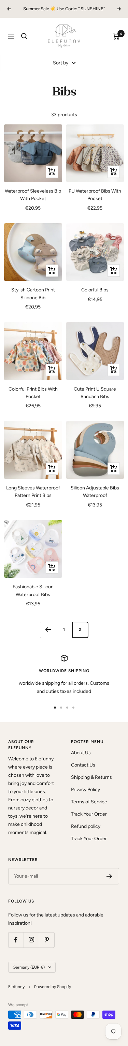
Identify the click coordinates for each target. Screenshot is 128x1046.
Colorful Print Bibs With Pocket (33, 392)
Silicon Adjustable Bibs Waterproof (95, 491)
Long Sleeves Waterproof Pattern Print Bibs (33, 491)
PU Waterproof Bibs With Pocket (95, 194)
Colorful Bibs (95, 290)
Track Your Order (89, 814)
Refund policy (85, 826)
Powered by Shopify (52, 986)
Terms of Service (89, 802)
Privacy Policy (85, 789)
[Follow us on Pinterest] (46, 940)
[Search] (24, 36)
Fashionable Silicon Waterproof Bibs (33, 590)
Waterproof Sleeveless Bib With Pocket (33, 194)
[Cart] (116, 36)
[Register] (109, 876)
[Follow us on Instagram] (31, 940)
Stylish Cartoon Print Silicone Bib (33, 293)
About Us (81, 753)
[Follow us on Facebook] (16, 940)
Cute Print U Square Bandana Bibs (95, 392)
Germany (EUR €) (29, 967)
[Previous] (48, 630)
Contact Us (83, 765)
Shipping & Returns (91, 777)
